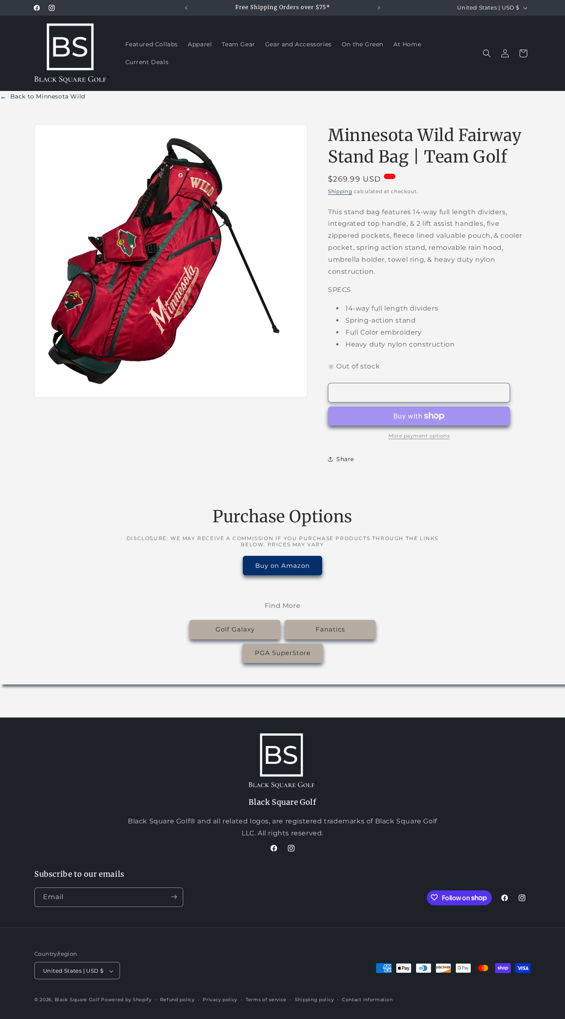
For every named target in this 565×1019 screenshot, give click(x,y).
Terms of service (266, 1000)
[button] (487, 53)
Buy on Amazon (282, 565)
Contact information (367, 1000)
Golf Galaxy (235, 630)
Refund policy (177, 1000)
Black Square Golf (77, 1000)
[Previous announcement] (186, 8)
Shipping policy (314, 1000)
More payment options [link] (419, 436)
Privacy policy (220, 1000)
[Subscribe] (174, 897)
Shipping (340, 191)
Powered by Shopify (126, 1000)
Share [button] (345, 458)
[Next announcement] (379, 8)
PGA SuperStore (283, 653)
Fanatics (330, 630)
